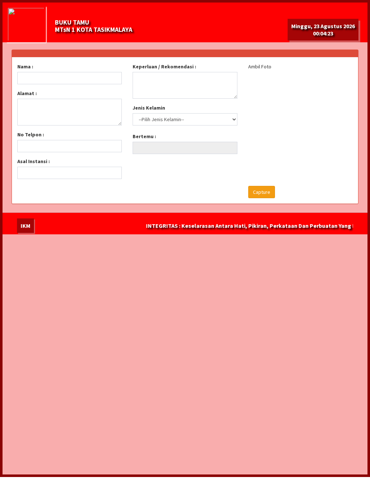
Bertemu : (144, 136)
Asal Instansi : (33, 161)
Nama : (25, 66)
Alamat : (27, 93)
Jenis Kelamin (149, 108)
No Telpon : (30, 134)
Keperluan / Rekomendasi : (164, 66)
